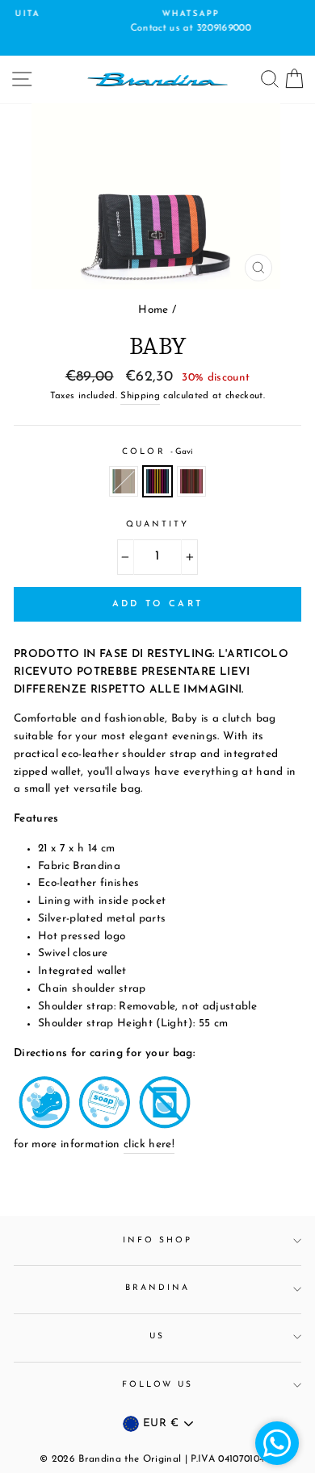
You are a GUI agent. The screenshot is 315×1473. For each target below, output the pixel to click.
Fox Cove (123, 481)
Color (157, 451)
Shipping (140, 396)
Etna (191, 481)
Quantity (157, 524)
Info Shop (158, 1240)
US (157, 1336)
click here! (149, 1144)
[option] (157, 22)
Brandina (157, 1288)
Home (153, 310)
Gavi (157, 481)
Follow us (158, 1384)
